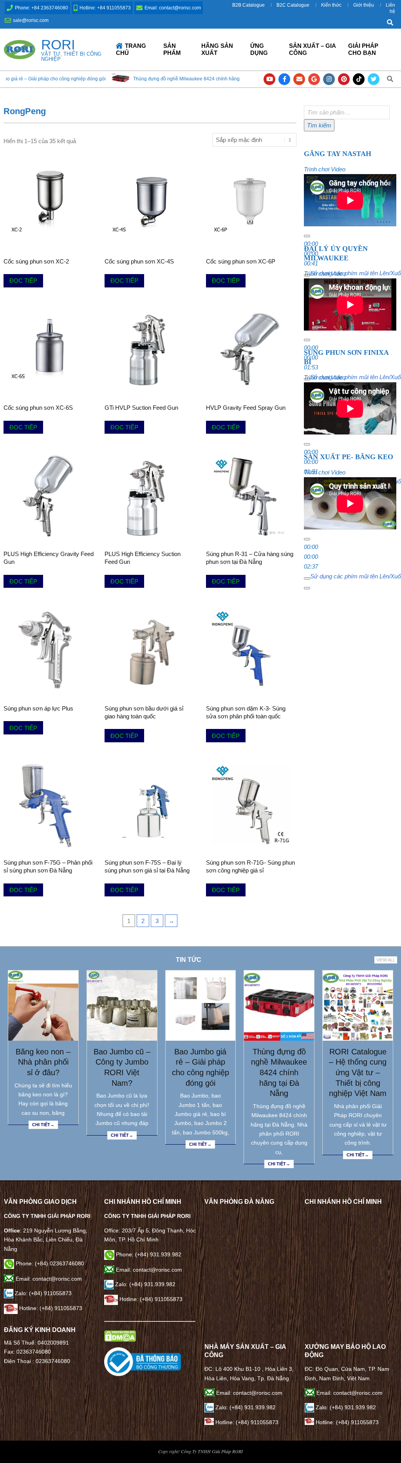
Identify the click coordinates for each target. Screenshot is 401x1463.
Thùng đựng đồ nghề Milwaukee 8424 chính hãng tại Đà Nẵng (116, 79)
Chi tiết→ (43, 1124)
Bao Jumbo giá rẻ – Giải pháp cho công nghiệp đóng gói (200, 1067)
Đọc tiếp (23, 280)
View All (385, 960)
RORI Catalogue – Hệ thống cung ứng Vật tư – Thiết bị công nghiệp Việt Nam (358, 1072)
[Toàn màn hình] (307, 588)
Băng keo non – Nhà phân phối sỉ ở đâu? (43, 1062)
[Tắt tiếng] (307, 578)
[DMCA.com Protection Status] (120, 1335)
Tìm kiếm (319, 125)
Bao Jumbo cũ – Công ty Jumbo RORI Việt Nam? (122, 1067)
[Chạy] (307, 236)
